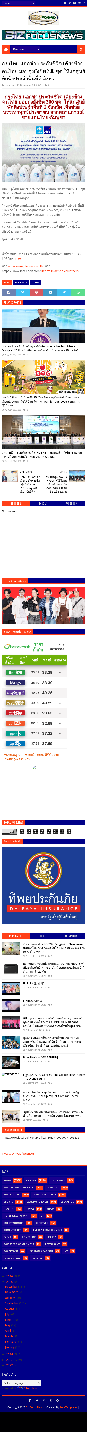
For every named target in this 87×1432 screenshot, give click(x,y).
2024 (10, 1354)
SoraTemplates (68, 1407)
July (7, 1314)
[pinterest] (79, 3)
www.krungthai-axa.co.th (25, 266)
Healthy (9, 1209)
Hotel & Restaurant (16, 1216)
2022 (10, 1365)
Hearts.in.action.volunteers (60, 271)
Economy (53, 1187)
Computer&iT (12, 1230)
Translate (31, 1388)
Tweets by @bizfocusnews (18, 1153)
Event (7, 1237)
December (11, 1286)
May (8, 1325)
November (12, 1292)
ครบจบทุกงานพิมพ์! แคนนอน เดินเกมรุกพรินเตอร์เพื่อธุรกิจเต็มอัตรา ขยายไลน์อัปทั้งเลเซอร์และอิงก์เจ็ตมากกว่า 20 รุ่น (53, 967)
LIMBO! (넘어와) (33, 1000)
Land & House (12, 1258)
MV (66, 1251)
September (12, 1303)
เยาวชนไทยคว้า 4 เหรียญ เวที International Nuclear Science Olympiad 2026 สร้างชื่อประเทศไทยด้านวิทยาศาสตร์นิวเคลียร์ (40, 348)
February (11, 1341)
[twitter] (70, 3)
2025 (10, 1281)
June (8, 1319)
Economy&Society (44, 1194)
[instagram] (83, 3)
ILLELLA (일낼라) (33, 983)
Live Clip (37, 1258)
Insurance (21, 282)
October (10, 1297)
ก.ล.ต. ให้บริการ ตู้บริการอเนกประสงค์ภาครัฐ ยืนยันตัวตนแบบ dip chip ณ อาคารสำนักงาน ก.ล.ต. (51, 1096)
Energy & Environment (47, 1230)
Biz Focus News (35, 1407)
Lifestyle (42, 1223)
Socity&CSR (11, 1251)
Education (67, 1202)
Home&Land (29, 1237)
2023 (10, 1359)
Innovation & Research (19, 1187)
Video (50, 1209)
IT (42, 1216)
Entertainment (14, 1223)
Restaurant (52, 1244)
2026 (10, 1276)
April (8, 1330)
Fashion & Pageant (41, 1251)
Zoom (35, 282)
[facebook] (65, 3)
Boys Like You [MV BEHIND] (40, 1057)
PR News (31, 1180)
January (10, 1347)
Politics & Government (19, 1244)
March (9, 1336)
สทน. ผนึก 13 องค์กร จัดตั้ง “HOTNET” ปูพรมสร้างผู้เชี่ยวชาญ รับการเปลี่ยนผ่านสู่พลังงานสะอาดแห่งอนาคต (42, 454)
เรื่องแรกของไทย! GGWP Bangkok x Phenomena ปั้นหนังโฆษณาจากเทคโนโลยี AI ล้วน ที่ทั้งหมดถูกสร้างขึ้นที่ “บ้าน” (54, 948)
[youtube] (74, 3)
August (10, 1308)
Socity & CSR (12, 1194)
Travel (30, 1209)
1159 (17, 259)
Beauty (51, 1237)
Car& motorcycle (37, 1202)
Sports (8, 1202)
